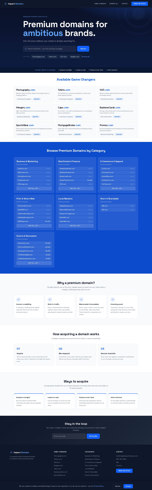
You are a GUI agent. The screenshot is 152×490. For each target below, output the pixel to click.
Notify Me (93, 436)
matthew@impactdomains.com (127, 456)
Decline (117, 486)
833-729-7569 (121, 459)
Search (83, 49)
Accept (128, 486)
